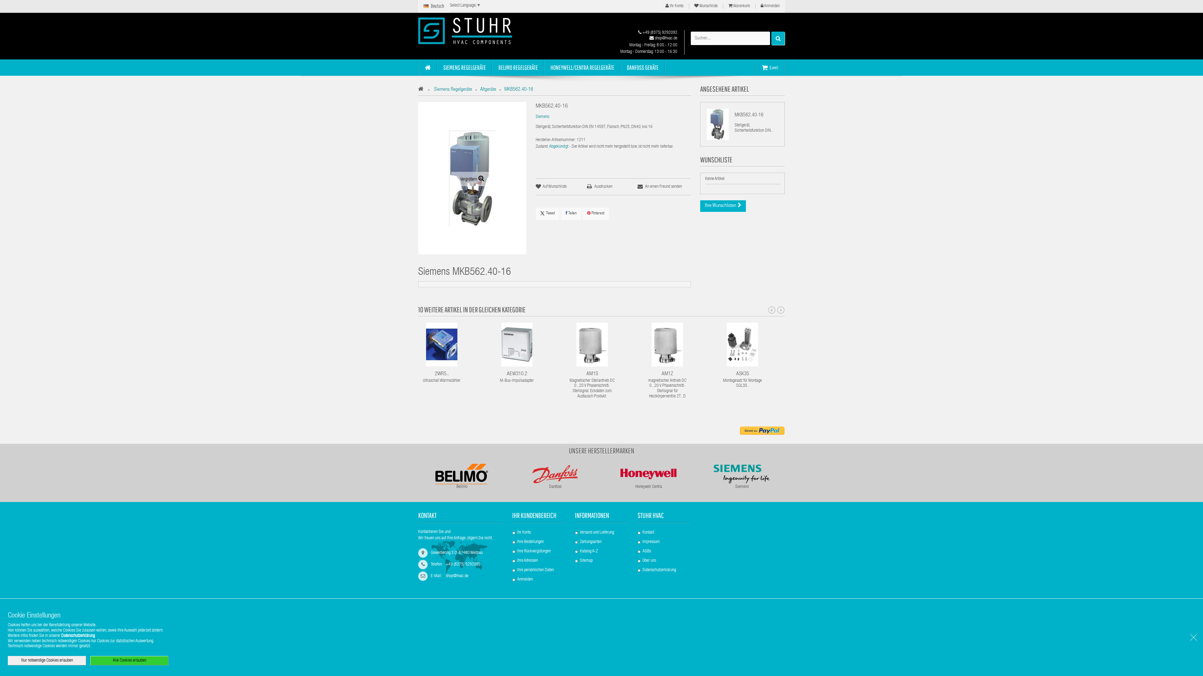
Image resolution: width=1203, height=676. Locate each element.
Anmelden (771, 6)
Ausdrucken (603, 187)
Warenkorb (741, 6)
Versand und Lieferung (597, 532)
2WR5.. (442, 374)
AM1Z (667, 374)
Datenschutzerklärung (659, 570)
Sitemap (586, 561)
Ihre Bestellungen (530, 542)
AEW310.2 (517, 374)
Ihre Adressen (527, 561)
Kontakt (648, 532)
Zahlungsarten (591, 542)
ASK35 (742, 374)
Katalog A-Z (589, 551)
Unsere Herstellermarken (601, 450)
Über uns (649, 561)
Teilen (572, 214)
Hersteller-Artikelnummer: (556, 140)
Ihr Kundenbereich (534, 515)
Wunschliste (708, 6)
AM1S (592, 374)
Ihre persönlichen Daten (535, 570)
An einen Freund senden (663, 187)
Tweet (550, 214)
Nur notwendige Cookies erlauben (47, 660)
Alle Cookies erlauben (129, 660)
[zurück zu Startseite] (422, 90)
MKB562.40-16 (749, 115)
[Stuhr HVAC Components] (476, 31)
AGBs (647, 551)
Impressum (651, 542)
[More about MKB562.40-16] (718, 124)
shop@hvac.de (665, 38)
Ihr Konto (676, 6)
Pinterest (597, 214)
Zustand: (542, 147)
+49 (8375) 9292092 (659, 33)
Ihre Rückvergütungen (534, 551)
